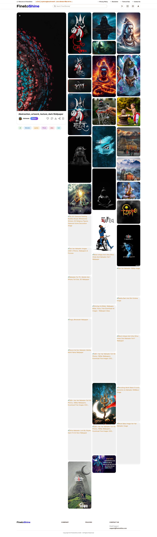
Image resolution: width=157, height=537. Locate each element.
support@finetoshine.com (118, 528)
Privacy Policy (103, 1)
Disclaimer (115, 1)
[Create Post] (133, 6)
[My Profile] (138, 6)
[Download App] (122, 6)
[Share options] (89, 14)
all (20, 128)
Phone (44, 128)
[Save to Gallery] (89, 17)
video (51, 128)
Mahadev (27, 128)
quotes (36, 128)
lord (59, 128)
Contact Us (137, 1)
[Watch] (128, 6)
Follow (34, 118)
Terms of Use (126, 1)
